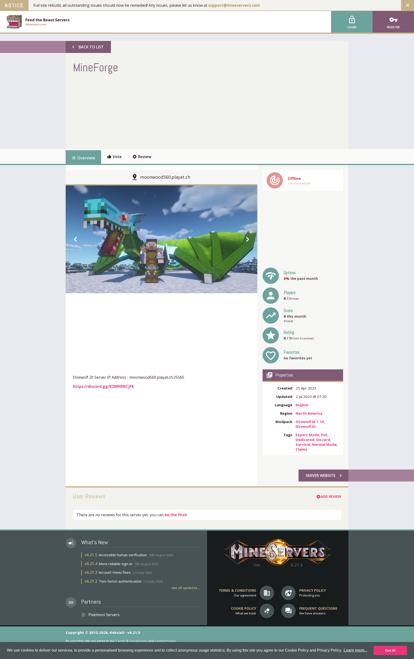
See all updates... (186, 587)
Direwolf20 (306, 426)
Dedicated (305, 439)
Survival (303, 444)
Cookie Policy (165, 641)
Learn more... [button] (355, 650)
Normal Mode (324, 444)
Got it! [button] (390, 650)
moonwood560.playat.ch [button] (165, 177)
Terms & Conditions (131, 641)
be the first (175, 514)
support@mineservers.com (234, 5)
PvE (324, 434)
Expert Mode (307, 434)
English (302, 404)
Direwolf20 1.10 (310, 421)
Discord (323, 439)
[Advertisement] (160, 110)
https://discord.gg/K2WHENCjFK (103, 386)
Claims (301, 449)
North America (309, 413)
